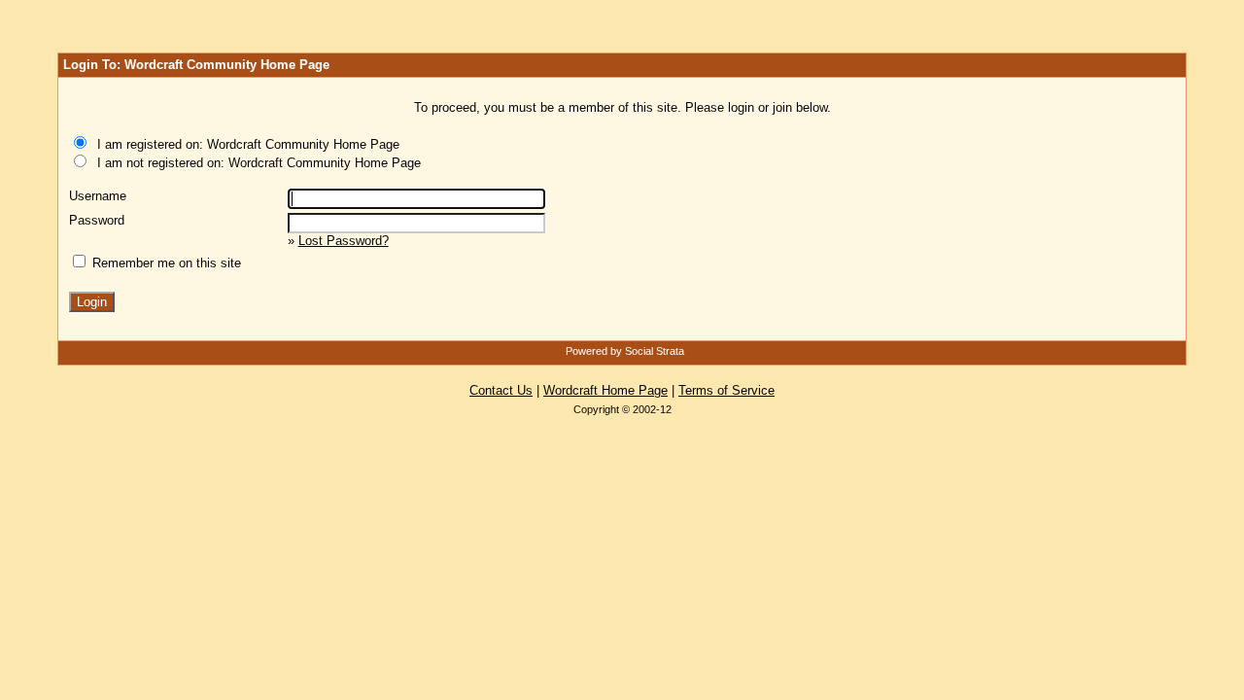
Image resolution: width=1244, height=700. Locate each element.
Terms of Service (726, 390)
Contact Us (501, 390)
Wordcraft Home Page (605, 390)
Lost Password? (343, 240)
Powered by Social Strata (625, 351)
